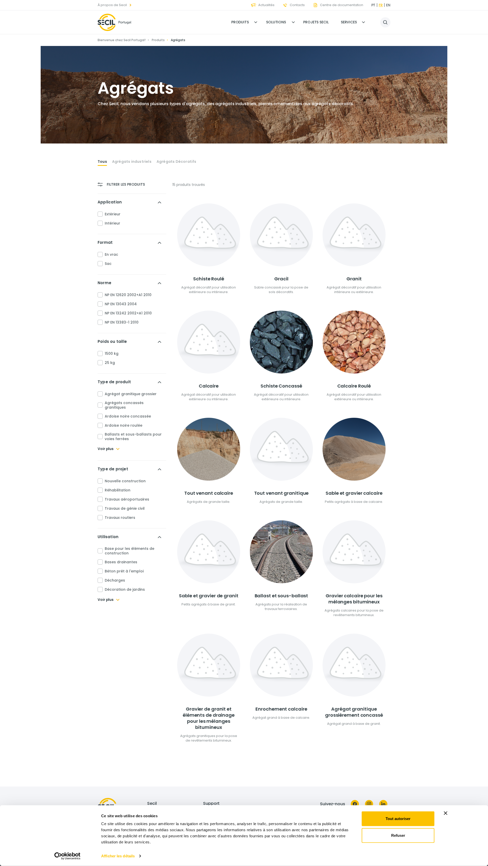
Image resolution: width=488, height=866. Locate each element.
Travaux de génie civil (125, 508)
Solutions (276, 22)
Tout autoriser (398, 818)
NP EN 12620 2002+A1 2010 (128, 295)
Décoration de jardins (125, 589)
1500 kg (111, 353)
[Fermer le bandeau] (445, 813)
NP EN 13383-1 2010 (122, 322)
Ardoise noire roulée (123, 425)
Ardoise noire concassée (128, 416)
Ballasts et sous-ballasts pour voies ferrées (133, 436)
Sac (108, 263)
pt (373, 5)
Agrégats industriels (131, 161)
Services (349, 22)
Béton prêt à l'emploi (124, 571)
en (388, 5)
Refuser (398, 835)
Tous (102, 161)
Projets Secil (316, 22)
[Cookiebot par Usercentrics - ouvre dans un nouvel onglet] (67, 856)
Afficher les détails (118, 856)
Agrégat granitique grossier (131, 394)
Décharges (115, 580)
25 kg (110, 362)
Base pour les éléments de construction (129, 550)
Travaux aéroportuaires (127, 499)
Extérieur (112, 214)
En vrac (111, 254)
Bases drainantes (121, 562)
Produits (240, 22)
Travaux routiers (120, 517)
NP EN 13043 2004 (121, 304)
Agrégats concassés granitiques (124, 405)
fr (381, 5)
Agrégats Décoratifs (176, 161)
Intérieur (112, 223)
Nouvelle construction (125, 481)
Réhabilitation (117, 490)
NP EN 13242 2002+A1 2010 (128, 313)
